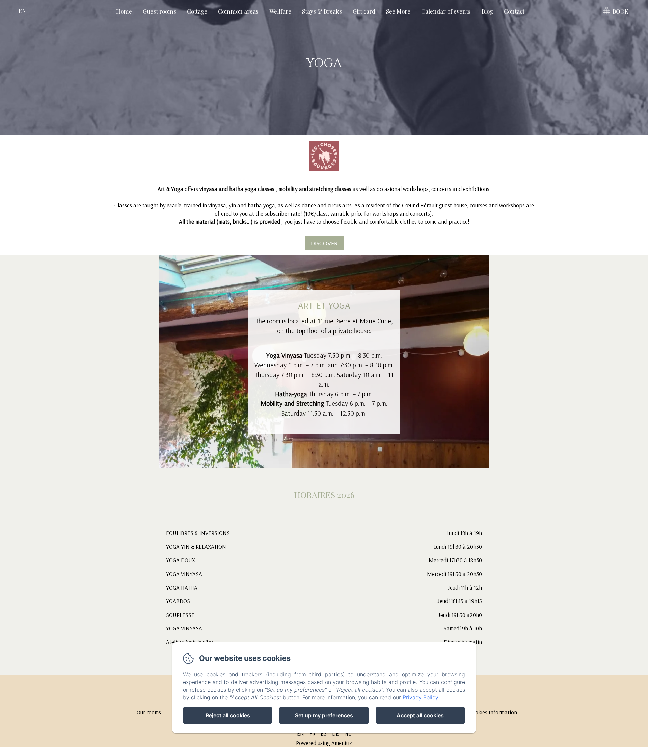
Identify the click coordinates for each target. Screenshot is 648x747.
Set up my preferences (324, 715)
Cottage (197, 11)
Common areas (238, 11)
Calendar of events (446, 11)
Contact (514, 11)
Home (124, 11)
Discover (324, 243)
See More (398, 11)
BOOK (620, 11)
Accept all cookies (420, 715)
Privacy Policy (420, 697)
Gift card (364, 11)
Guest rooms (159, 11)
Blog (487, 11)
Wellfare (280, 11)
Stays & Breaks (322, 11)
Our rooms (149, 712)
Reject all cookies (228, 715)
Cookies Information (493, 712)
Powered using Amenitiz (324, 742)
